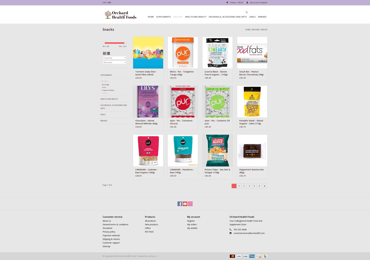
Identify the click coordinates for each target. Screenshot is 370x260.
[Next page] (264, 186)
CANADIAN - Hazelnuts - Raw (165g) (182, 171)
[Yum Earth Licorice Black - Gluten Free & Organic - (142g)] (217, 53)
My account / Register (258, 2)
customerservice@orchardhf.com (249, 233)
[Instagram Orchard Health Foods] (190, 203)
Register (191, 220)
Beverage (105, 84)
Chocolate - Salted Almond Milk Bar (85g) (146, 122)
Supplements (163, 16)
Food (104, 87)
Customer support (111, 242)
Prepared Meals (108, 90)
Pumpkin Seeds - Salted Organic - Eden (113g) (251, 122)
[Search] (246, 12)
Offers (148, 228)
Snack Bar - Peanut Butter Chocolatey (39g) (251, 73)
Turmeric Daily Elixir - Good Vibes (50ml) (146, 73)
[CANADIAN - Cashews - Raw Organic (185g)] (148, 150)
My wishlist (192, 228)
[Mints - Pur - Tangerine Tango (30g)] (183, 53)
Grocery (178, 16)
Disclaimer (107, 228)
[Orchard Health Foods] (120, 14)
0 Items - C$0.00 (237, 2)
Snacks (264, 29)
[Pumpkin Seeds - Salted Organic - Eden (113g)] (252, 101)
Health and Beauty (195, 16)
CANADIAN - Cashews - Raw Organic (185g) (146, 171)
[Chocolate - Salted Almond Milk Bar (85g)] (148, 101)
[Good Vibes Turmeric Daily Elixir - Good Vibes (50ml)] (148, 53)
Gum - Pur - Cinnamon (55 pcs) (181, 122)
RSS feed (149, 231)
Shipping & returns (111, 239)
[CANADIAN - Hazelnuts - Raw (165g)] (183, 150)
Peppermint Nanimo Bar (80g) (251, 171)
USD (105, 2)
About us (107, 220)
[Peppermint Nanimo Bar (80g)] (252, 150)
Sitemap (106, 246)
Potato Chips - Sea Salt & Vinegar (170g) (217, 171)
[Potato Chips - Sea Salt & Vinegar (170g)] (217, 150)
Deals (252, 16)
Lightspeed (152, 256)
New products (151, 224)
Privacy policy (109, 231)
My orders (192, 224)
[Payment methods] (232, 256)
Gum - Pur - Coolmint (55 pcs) (217, 122)
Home (151, 16)
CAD (109, 2)
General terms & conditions (115, 224)
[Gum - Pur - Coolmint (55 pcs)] (217, 101)
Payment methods (111, 235)
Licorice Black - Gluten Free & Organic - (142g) (216, 73)
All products (150, 220)
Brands (262, 16)
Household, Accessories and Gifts (228, 16)
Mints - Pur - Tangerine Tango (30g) (182, 73)
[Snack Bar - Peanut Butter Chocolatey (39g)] (252, 53)
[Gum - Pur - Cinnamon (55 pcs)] (183, 101)
